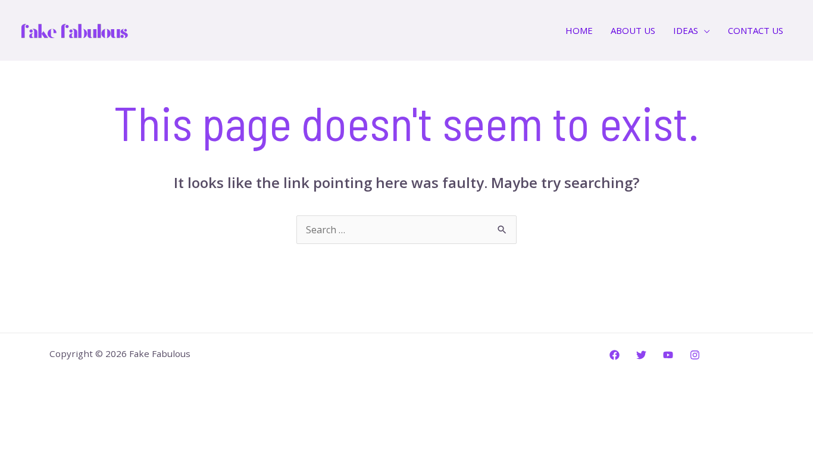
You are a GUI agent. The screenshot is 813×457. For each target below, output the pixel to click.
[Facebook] (614, 355)
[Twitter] (641, 355)
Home (579, 30)
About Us (633, 30)
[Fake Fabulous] (74, 29)
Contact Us (755, 30)
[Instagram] (695, 355)
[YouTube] (668, 355)
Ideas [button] (685, 30)
